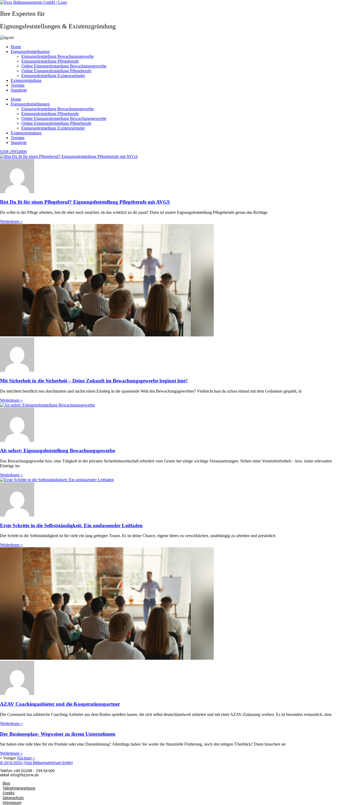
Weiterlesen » (11, 221)
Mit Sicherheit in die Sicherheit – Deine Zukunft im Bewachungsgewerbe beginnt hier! (94, 380)
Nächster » (26, 758)
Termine (18, 85)
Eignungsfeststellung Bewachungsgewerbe (57, 56)
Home (16, 46)
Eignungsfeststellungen (30, 51)
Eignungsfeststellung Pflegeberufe (50, 61)
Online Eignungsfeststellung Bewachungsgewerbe (63, 66)
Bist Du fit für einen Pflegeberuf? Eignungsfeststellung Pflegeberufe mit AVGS (85, 202)
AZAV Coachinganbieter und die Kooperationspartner (60, 704)
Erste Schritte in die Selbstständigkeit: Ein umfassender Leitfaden (71, 525)
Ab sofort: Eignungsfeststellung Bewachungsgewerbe (57, 450)
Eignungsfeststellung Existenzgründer (53, 75)
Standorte (19, 90)
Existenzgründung (26, 80)
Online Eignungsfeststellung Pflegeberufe (56, 71)
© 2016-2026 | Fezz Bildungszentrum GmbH (36, 763)
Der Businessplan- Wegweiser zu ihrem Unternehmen (57, 734)
